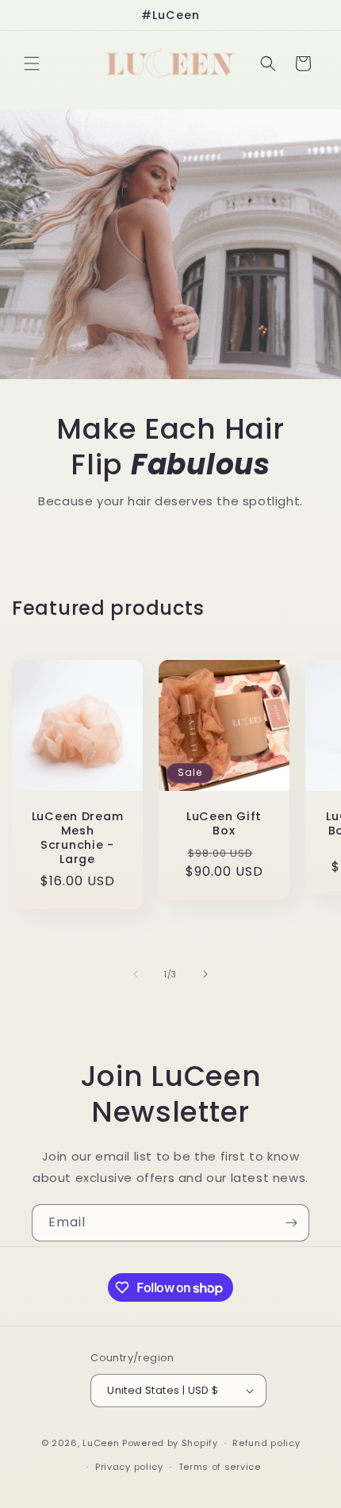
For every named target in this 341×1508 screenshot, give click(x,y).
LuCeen (100, 1443)
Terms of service (219, 1466)
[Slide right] (205, 974)
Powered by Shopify (170, 1443)
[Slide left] (135, 974)
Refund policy (266, 1443)
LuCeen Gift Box (224, 823)
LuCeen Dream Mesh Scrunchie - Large (78, 837)
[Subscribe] (291, 1222)
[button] (31, 63)
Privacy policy (129, 1466)
